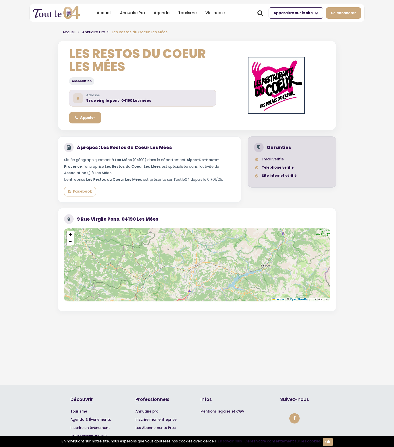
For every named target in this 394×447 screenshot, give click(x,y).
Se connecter (343, 13)
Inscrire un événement (90, 427)
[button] (70, 234)
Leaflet (280, 299)
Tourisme (187, 13)
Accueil (104, 13)
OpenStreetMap (300, 299)
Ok (327, 441)
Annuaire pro (146, 411)
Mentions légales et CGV (222, 411)
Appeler (87, 117)
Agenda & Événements (90, 419)
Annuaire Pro (132, 13)
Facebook (82, 191)
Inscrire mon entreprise (155, 419)
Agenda (162, 13)
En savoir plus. (230, 441)
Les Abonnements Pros (155, 427)
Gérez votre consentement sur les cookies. (282, 441)
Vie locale (215, 13)
